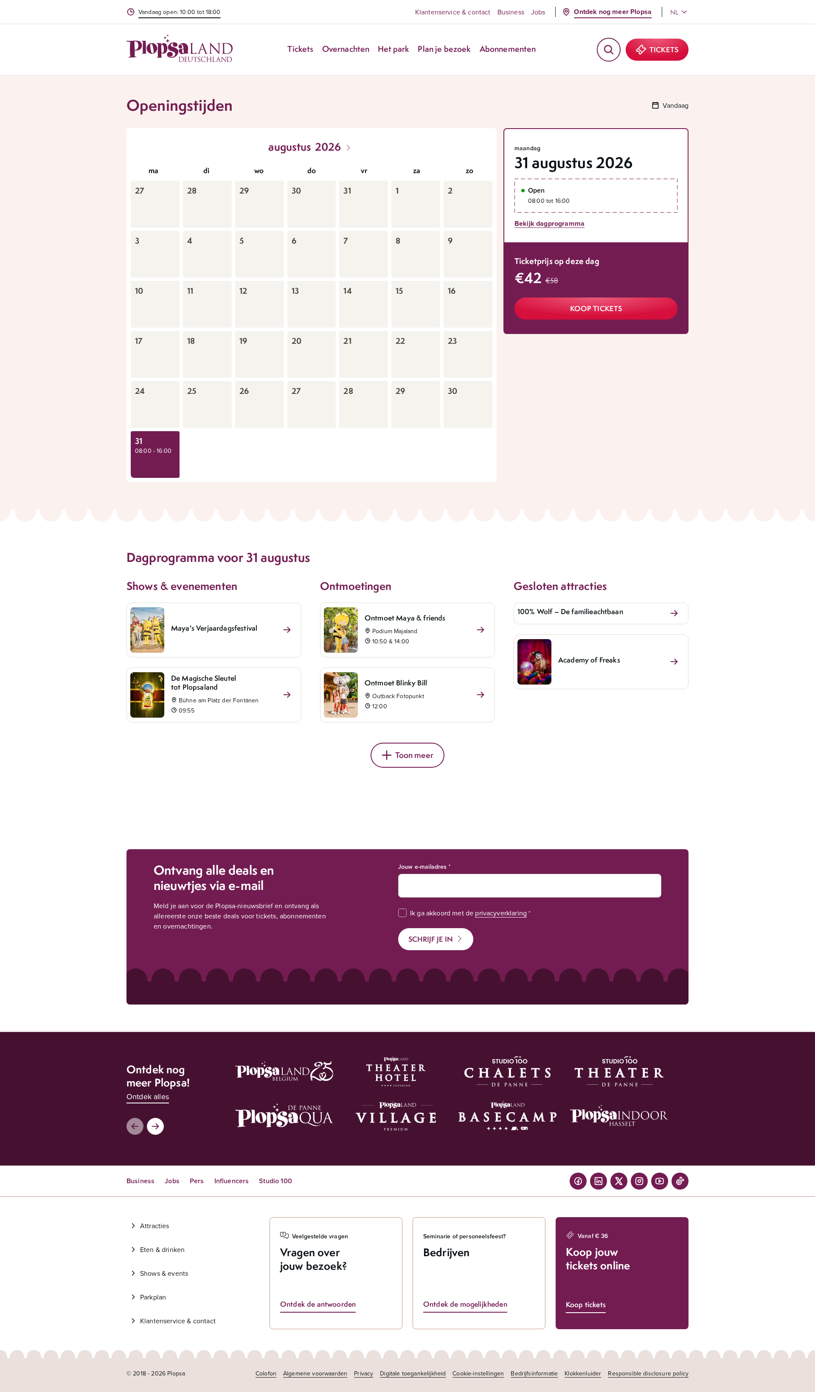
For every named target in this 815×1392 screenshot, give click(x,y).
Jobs (538, 12)
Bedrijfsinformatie (534, 1373)
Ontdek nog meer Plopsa (613, 12)
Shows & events (164, 1273)
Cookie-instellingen (478, 1373)
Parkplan (153, 1297)
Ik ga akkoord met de (468, 913)
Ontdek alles (147, 1096)
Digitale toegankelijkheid (413, 1373)
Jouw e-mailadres (422, 866)
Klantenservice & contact (453, 12)
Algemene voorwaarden (315, 1373)
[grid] (311, 319)
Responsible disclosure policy (648, 1373)
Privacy (363, 1373)
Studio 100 (275, 1181)
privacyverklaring (501, 913)
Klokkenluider (583, 1373)
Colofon (266, 1373)
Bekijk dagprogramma (549, 223)
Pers (197, 1181)
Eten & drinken (162, 1249)
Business (510, 12)
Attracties (154, 1225)
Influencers (231, 1181)
